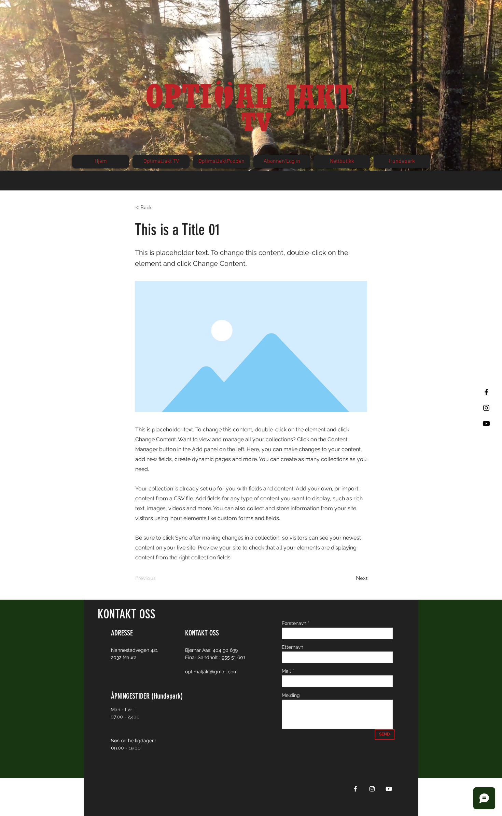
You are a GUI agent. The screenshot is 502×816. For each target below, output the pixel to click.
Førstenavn (294, 623)
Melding (291, 695)
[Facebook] (355, 788)
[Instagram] (372, 788)
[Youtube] (486, 423)
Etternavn (292, 647)
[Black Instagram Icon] (486, 408)
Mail (286, 671)
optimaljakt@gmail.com (211, 671)
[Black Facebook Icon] (486, 392)
